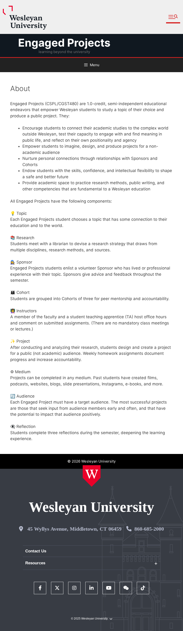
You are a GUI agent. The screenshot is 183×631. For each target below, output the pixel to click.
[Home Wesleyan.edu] (92, 476)
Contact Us (35, 551)
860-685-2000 (149, 529)
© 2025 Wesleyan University (89, 618)
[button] (173, 17)
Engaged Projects (64, 42)
